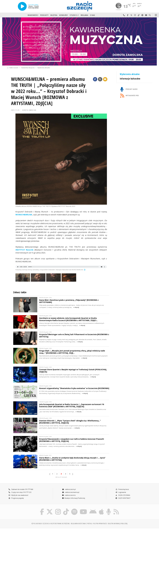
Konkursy (63, 15)
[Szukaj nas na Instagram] (58, 509)
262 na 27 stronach (61, 477)
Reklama (84, 15)
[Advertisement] (25, 544)
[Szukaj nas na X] (49, 509)
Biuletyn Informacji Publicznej (75, 498)
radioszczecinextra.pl (72, 492)
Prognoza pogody (17, 498)
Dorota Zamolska (29, 110)
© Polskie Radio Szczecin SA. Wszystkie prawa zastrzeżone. (51, 523)
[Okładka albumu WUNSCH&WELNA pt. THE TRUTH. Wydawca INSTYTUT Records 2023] (61, 159)
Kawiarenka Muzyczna (28, 67)
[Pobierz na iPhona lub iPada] (101, 509)
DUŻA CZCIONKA (124, 495)
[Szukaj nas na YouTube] (83, 509)
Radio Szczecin (13, 67)
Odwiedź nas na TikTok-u (139, 15)
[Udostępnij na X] (100, 79)
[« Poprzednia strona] (50, 474)
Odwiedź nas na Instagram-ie (135, 15)
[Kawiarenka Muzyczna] (79, 41)
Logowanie (122, 492)
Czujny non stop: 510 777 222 (21, 492)
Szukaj (150, 15)
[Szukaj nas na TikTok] (66, 509)
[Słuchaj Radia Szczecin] (22, 6)
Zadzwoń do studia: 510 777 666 (22, 489)
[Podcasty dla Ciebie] (108, 509)
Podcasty (44, 15)
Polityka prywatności (100, 523)
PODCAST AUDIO (131, 89)
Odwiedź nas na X (131, 15)
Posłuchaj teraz (123, 489)
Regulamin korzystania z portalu (81, 523)
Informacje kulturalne (130, 78)
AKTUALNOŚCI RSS (132, 95)
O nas (92, 15)
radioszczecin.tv (70, 495)
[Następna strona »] (72, 474)
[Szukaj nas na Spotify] (74, 509)
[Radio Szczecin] (79, 6)
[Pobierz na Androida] (93, 509)
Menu (155, 15)
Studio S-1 (74, 15)
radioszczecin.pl (70, 489)
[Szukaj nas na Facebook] (42, 509)
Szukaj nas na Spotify (142, 15)
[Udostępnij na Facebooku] (95, 79)
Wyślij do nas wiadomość (146, 15)
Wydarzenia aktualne (43, 67)
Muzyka (53, 15)
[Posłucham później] (84, 270)
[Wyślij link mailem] (105, 79)
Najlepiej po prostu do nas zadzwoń (124, 15)
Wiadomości (33, 15)
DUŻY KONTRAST (124, 498)
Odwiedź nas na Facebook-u (127, 15)
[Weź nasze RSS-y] (116, 509)
